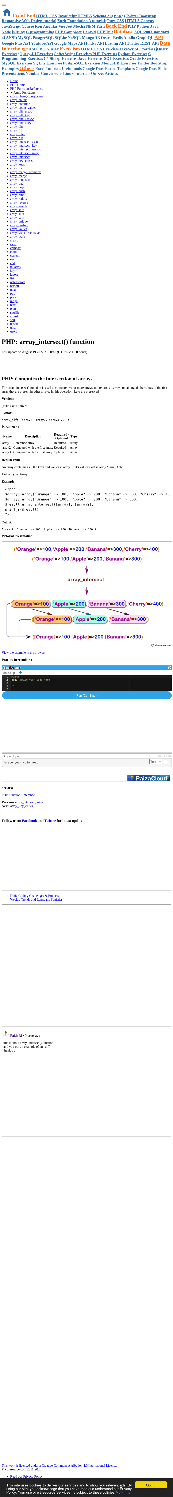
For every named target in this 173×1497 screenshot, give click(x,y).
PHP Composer (68, 32)
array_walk (17, 236)
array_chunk (18, 100)
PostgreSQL (43, 37)
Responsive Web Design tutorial (29, 21)
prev (13, 297)
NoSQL (74, 37)
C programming (40, 32)
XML (33, 49)
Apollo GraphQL (138, 37)
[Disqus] (86, 1081)
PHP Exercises (104, 54)
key (12, 270)
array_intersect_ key (23, 145)
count (14, 252)
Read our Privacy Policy (26, 1476)
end (12, 263)
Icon (38, 26)
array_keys (17, 164)
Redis (118, 37)
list (12, 278)
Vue (61, 26)
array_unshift (19, 225)
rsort (13, 308)
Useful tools (72, 68)
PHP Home (17, 85)
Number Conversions (44, 73)
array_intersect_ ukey (24, 153)
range (14, 301)
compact (15, 248)
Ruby (20, 32)
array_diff (16, 126)
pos (12, 293)
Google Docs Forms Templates (108, 68)
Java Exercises (90, 58)
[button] (86, 5)
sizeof (14, 316)
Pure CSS (115, 21)
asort (13, 244)
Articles (111, 73)
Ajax (54, 49)
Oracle (106, 37)
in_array (15, 267)
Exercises (70, 48)
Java (154, 26)
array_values (18, 229)
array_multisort (20, 179)
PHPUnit (105, 32)
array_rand (17, 195)
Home (14, 81)
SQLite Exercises (47, 63)
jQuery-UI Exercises (35, 54)
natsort (14, 286)
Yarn (100, 26)
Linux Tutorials (76, 73)
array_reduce (18, 198)
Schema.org (103, 16)
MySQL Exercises (17, 63)
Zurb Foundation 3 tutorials (81, 21)
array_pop (17, 187)
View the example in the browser (24, 652)
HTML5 (84, 16)
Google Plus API (16, 43)
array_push (17, 191)
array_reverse (19, 202)
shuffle (14, 312)
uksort (14, 327)
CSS (53, 16)
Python (143, 26)
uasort (14, 324)
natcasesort (17, 282)
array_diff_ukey (20, 123)
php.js (119, 16)
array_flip (16, 138)
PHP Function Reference (26, 88)
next (13, 289)
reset (13, 305)
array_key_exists (21, 160)
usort (13, 331)
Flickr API (95, 43)
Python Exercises (132, 54)
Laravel (89, 32)
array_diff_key (20, 115)
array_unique (19, 221)
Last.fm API (115, 43)
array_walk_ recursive (25, 233)
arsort (14, 240)
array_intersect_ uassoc (25, 149)
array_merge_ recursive (25, 172)
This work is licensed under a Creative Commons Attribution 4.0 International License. (59, 1465)
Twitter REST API (143, 43)
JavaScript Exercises (137, 49)
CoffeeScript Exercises (73, 54)
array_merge (18, 176)
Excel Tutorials (48, 68)
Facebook (29, 821)
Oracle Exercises (144, 58)
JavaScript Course (18, 26)
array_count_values (23, 107)
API (158, 37)
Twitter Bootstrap (141, 16)
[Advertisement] (51, 362)
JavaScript (67, 16)
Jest (69, 26)
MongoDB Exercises (118, 63)
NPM (90, 26)
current (14, 255)
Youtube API (42, 43)
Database (124, 31)
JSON (44, 49)
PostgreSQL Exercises (81, 63)
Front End (24, 15)
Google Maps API (69, 43)
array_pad (16, 183)
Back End (116, 26)
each (13, 259)
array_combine (20, 104)
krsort (14, 274)
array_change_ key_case (26, 96)
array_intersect (20, 157)
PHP (132, 26)
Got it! (151, 1485)
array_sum (17, 217)
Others (26, 68)
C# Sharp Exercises (60, 58)
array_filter (17, 134)
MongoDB (91, 37)
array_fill (16, 130)
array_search (18, 206)
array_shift (17, 210)
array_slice (17, 214)
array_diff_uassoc (22, 119)
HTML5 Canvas (139, 21)
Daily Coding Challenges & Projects (34, 895)
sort (12, 320)
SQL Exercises (116, 58)
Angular (50, 26)
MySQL (25, 37)
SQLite (61, 37)
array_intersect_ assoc (24, 142)
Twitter (50, 821)
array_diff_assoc (21, 111)
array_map (17, 168)
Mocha (79, 26)
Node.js (8, 32)
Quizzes (97, 73)
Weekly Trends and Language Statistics (36, 899)
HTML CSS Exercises (100, 49)
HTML (42, 16)
